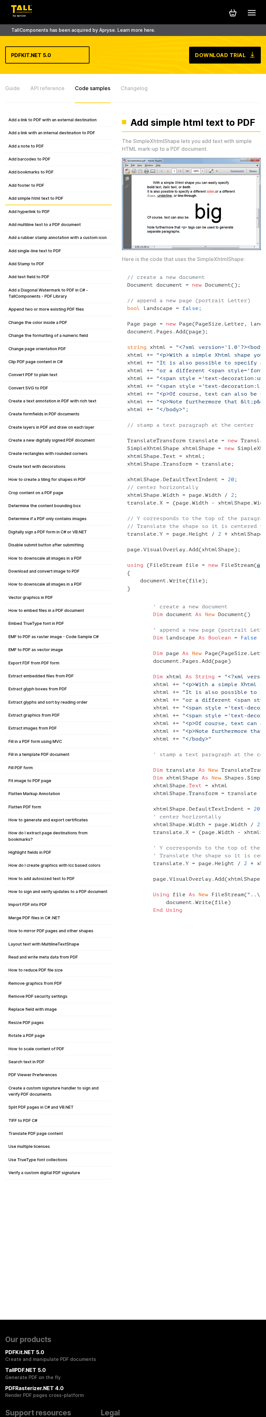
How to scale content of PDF (36, 1048)
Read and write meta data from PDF (43, 957)
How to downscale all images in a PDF (45, 558)
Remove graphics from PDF (35, 983)
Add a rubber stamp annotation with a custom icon (57, 237)
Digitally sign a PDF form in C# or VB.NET (47, 532)
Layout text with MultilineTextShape (43, 944)
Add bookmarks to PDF (31, 172)
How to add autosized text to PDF (41, 878)
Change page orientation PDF (37, 348)
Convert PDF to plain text (32, 374)
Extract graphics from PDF (34, 715)
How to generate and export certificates (48, 819)
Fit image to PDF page (29, 780)
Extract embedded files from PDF (41, 675)
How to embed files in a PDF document (46, 610)
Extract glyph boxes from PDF (37, 688)
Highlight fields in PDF (29, 852)
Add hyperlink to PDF (29, 211)
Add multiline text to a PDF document (44, 224)
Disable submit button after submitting (46, 544)
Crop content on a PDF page (35, 492)
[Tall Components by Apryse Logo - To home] (21, 15)
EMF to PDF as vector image (35, 649)
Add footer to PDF (26, 185)
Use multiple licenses (29, 1146)
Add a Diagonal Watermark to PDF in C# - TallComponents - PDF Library (48, 293)
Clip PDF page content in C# (35, 361)
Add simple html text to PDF (35, 198)
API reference (47, 88)
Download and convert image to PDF (43, 571)
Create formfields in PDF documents (43, 413)
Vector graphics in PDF (30, 597)
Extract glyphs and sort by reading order (48, 702)
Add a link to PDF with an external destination (52, 119)
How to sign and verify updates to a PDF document (57, 891)
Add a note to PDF (26, 146)
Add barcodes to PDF (29, 159)
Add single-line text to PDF (34, 250)
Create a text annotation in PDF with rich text (52, 401)
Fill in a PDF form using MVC (35, 741)
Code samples (92, 88)
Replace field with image (32, 1009)
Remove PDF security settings (37, 996)
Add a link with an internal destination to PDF (51, 132)
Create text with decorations (37, 466)
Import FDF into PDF (27, 904)
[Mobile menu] (252, 12)
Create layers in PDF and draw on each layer (51, 427)
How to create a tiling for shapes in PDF (47, 479)
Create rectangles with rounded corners (48, 453)
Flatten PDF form (24, 806)
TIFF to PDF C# (22, 1120)
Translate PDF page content (35, 1133)
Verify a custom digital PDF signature (44, 1172)
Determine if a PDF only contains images (47, 518)
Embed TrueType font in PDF (36, 623)
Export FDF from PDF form (33, 663)
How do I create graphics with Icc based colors (54, 865)
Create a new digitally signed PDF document (51, 440)
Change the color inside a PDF (37, 322)
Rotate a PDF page (26, 1035)
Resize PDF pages (26, 1022)
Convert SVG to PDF (28, 388)
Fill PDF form (20, 767)
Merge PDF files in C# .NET (34, 917)
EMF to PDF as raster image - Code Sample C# (53, 636)
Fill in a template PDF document (38, 754)
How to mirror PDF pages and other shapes (50, 930)
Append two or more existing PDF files (46, 309)
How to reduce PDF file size (35, 970)
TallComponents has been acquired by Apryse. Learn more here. (83, 30)
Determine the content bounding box (44, 505)
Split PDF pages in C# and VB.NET (41, 1107)
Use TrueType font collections (37, 1159)
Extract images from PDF (32, 728)
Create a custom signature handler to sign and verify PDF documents (53, 1091)
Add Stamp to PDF (26, 263)
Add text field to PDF (28, 276)
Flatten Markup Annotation (34, 793)
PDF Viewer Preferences (32, 1074)
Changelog (134, 88)
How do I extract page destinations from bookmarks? (48, 835)
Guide (12, 88)
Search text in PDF (26, 1061)
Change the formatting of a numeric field (48, 335)
